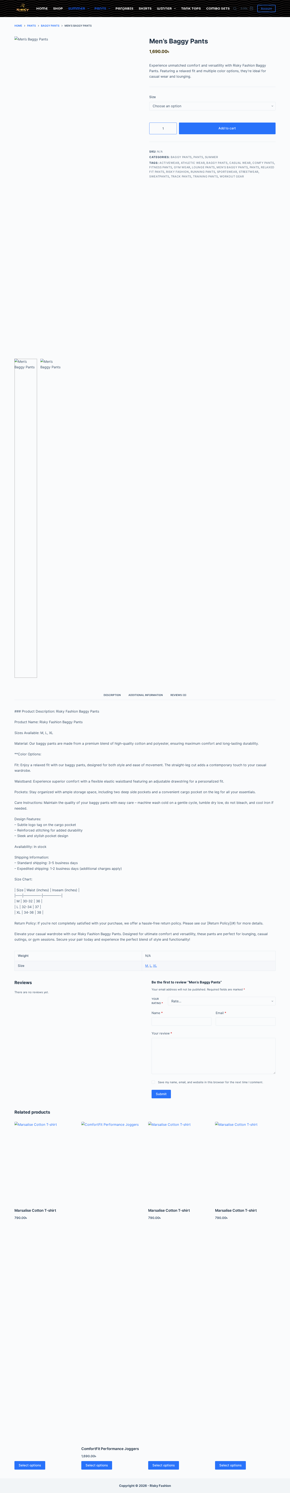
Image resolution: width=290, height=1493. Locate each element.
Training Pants (205, 176)
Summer (76, 8)
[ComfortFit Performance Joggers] (111, 1281)
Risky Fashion (177, 171)
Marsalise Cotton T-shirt (35, 1210)
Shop (58, 8)
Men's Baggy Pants (232, 167)
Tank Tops (191, 8)
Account (266, 8)
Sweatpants (159, 176)
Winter (164, 8)
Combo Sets (218, 8)
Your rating (157, 1001)
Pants (100, 8)
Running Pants (203, 171)
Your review (162, 1033)
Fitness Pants (160, 167)
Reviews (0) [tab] (178, 695)
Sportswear (227, 171)
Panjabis (124, 8)
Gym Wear (182, 167)
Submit (161, 1094)
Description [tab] (112, 695)
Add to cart (227, 128)
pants (254, 167)
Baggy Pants (181, 157)
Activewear (169, 162)
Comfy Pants (263, 162)
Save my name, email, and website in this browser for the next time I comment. (210, 1082)
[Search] (235, 8)
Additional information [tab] (145, 695)
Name (157, 1013)
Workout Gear (232, 176)
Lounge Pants (203, 167)
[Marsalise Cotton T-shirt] (44, 1162)
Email (221, 1013)
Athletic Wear (193, 162)
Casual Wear (240, 162)
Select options (30, 1465)
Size (152, 97)
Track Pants (181, 176)
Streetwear (249, 171)
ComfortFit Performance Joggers (110, 1449)
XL (155, 966)
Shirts (145, 8)
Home (42, 8)
